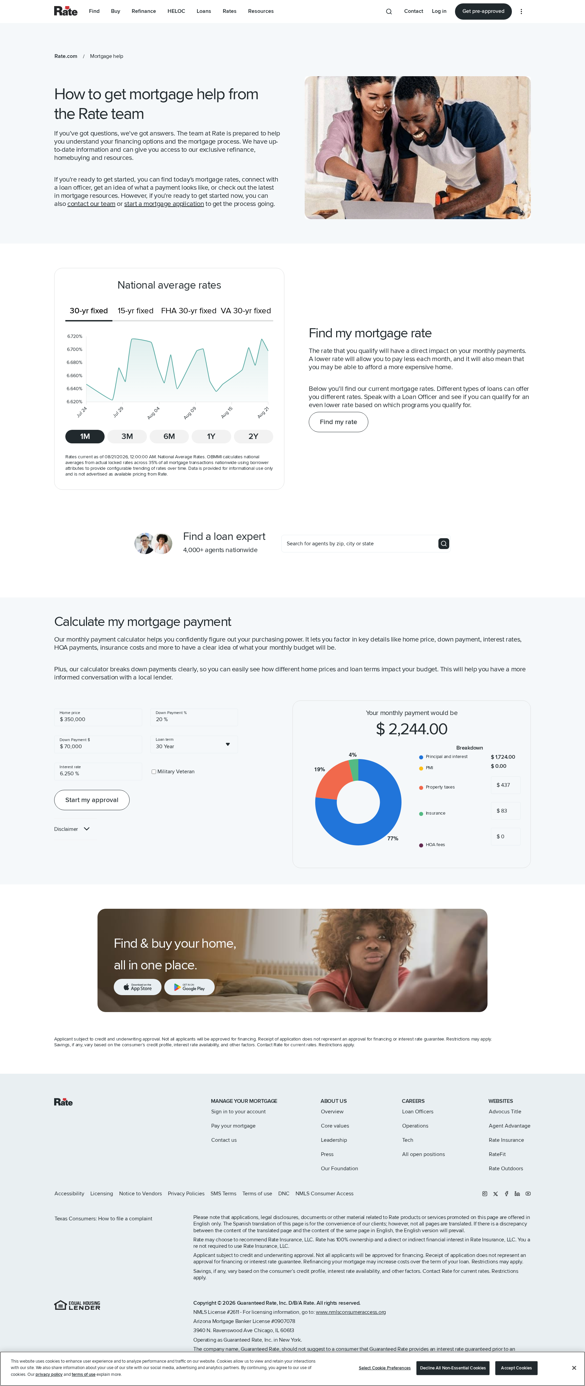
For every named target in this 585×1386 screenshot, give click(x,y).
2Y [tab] (253, 436)
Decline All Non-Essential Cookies (453, 1368)
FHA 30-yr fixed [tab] (189, 311)
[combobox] (194, 744)
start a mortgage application (164, 204)
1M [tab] (85, 436)
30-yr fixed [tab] (89, 311)
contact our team (91, 204)
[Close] (574, 1368)
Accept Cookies (516, 1368)
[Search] (443, 543)
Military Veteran (176, 771)
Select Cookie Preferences (385, 1368)
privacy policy (49, 1374)
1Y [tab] (211, 436)
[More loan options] (521, 11)
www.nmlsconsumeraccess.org (351, 1312)
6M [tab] (169, 436)
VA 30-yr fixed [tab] (246, 311)
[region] (292, 1368)
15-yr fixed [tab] (136, 311)
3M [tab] (127, 436)
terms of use (83, 1374)
